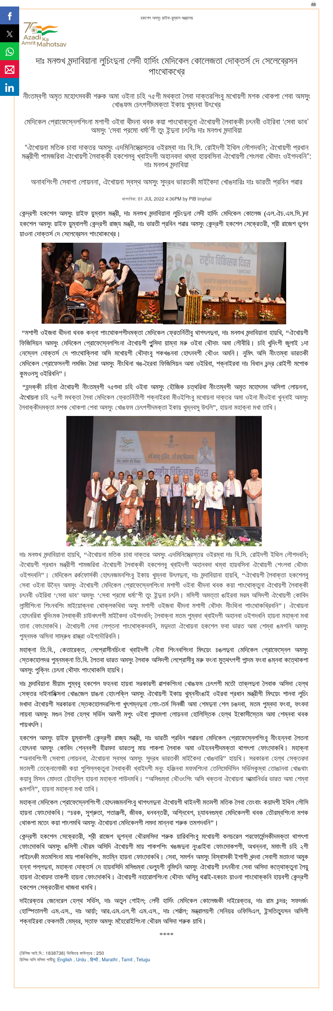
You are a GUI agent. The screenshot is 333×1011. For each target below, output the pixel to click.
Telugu (143, 959)
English (65, 959)
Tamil (127, 959)
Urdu (81, 959)
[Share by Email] (9, 69)
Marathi (110, 959)
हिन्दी (94, 959)
